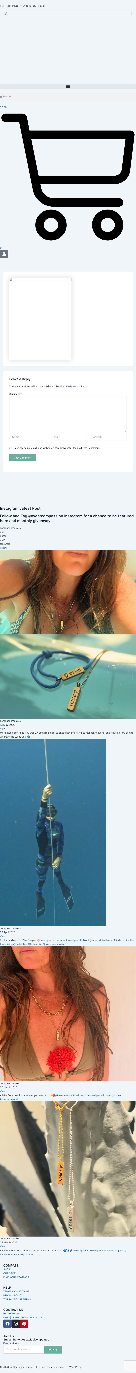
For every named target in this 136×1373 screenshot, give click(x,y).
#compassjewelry (10, 1099)
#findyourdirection (124, 940)
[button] (68, 86)
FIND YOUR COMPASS (16, 1277)
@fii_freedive (35, 944)
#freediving (6, 944)
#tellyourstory (26, 1254)
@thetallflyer (20, 944)
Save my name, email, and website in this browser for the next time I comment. (57, 448)
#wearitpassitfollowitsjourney (82, 940)
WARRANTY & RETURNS (17, 1299)
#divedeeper (106, 940)
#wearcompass (8, 1254)
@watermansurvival (54, 944)
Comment (15, 394)
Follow (3, 547)
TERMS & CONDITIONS (16, 1291)
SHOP (6, 1269)
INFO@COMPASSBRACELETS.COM (23, 1317)
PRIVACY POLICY (13, 1295)
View (2, 728)
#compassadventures (53, 940)
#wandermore (64, 1095)
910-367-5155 (11, 1313)
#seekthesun (80, 1095)
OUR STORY (10, 1273)
